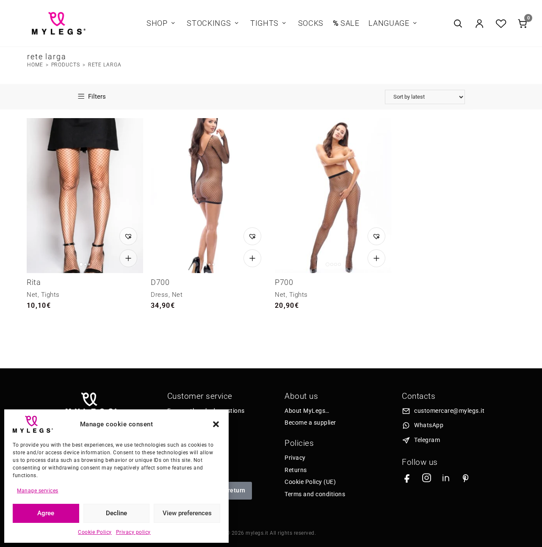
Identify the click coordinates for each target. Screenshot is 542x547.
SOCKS (311, 23)
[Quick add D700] (252, 258)
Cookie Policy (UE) (310, 481)
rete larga (105, 65)
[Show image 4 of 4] (339, 264)
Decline (116, 513)
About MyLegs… (307, 410)
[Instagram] (426, 477)
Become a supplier (310, 422)
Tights (50, 294)
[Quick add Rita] (128, 258)
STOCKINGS (209, 23)
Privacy (295, 457)
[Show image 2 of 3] (85, 264)
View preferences (187, 513)
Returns (296, 470)
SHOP (157, 23)
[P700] (333, 196)
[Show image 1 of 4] (327, 264)
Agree (45, 513)
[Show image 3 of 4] (336, 264)
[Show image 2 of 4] (332, 264)
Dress (160, 294)
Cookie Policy (95, 532)
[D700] (209, 196)
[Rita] (85, 196)
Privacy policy (133, 532)
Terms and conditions (315, 494)
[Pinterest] (465, 477)
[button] (216, 424)
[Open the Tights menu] (284, 23)
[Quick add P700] (376, 258)
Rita (34, 282)
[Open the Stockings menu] (236, 23)
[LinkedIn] (446, 477)
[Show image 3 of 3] (89, 264)
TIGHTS (264, 23)
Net (32, 294)
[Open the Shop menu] (173, 23)
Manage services (37, 491)
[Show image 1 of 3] (81, 264)
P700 (284, 282)
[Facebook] (407, 477)
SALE (346, 23)
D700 (160, 282)
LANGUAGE (388, 23)
